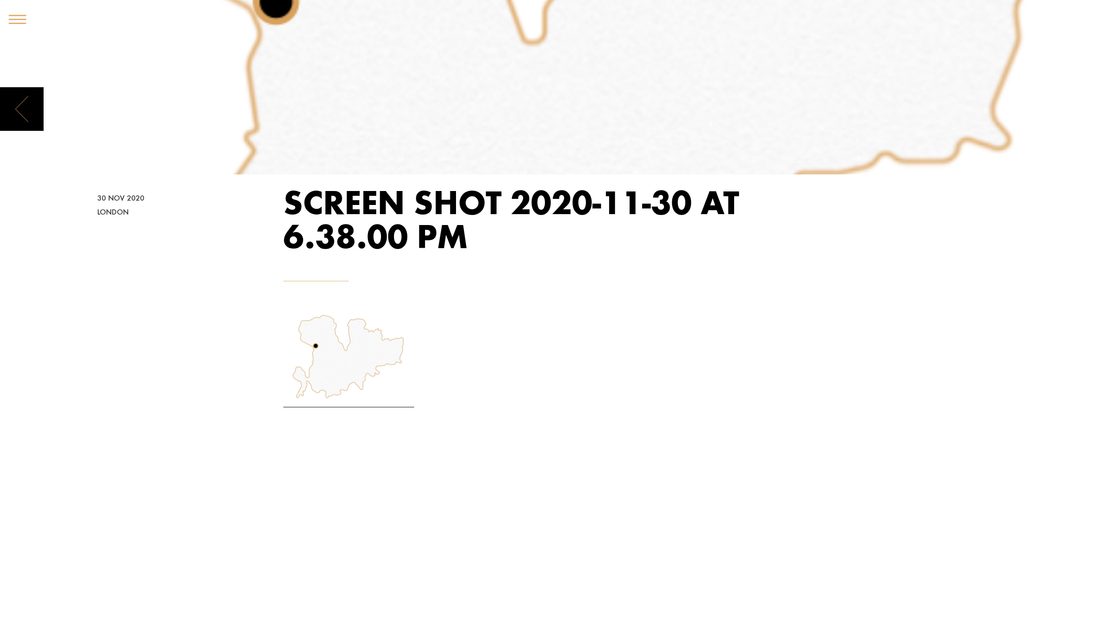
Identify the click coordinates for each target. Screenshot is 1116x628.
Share (110, 160)
